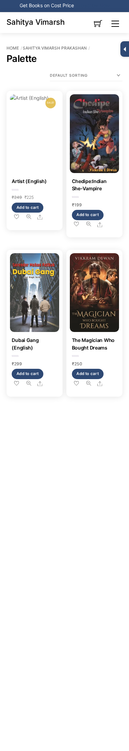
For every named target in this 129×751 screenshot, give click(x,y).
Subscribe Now (92, 5)
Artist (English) (29, 181)
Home (13, 48)
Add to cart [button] (28, 207)
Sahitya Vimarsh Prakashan (55, 48)
